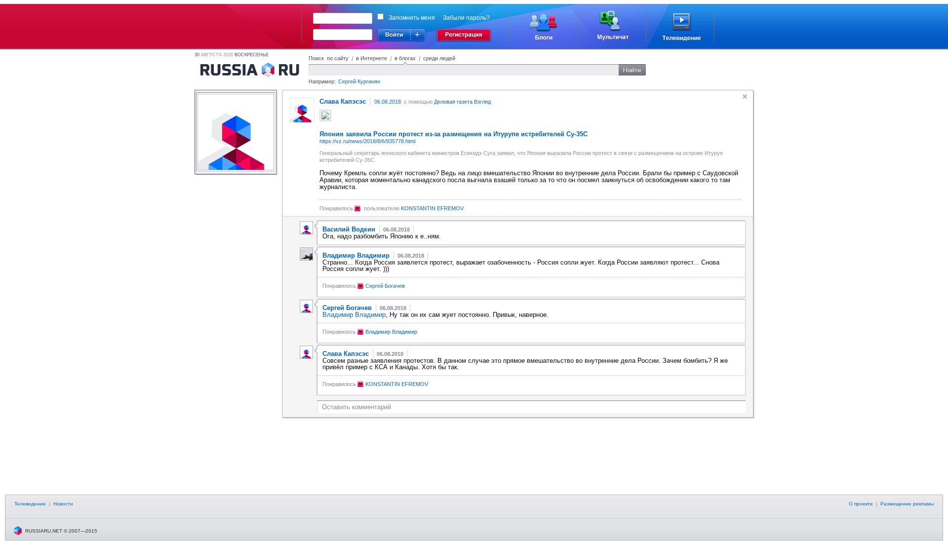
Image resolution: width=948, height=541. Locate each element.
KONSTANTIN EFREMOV (432, 208)
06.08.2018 (387, 102)
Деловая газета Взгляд (462, 102)
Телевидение (30, 503)
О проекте (861, 503)
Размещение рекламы (907, 503)
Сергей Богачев (385, 286)
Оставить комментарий (356, 407)
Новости (63, 503)
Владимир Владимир (354, 314)
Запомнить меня (412, 17)
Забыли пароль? (466, 17)
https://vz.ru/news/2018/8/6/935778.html (367, 141)
